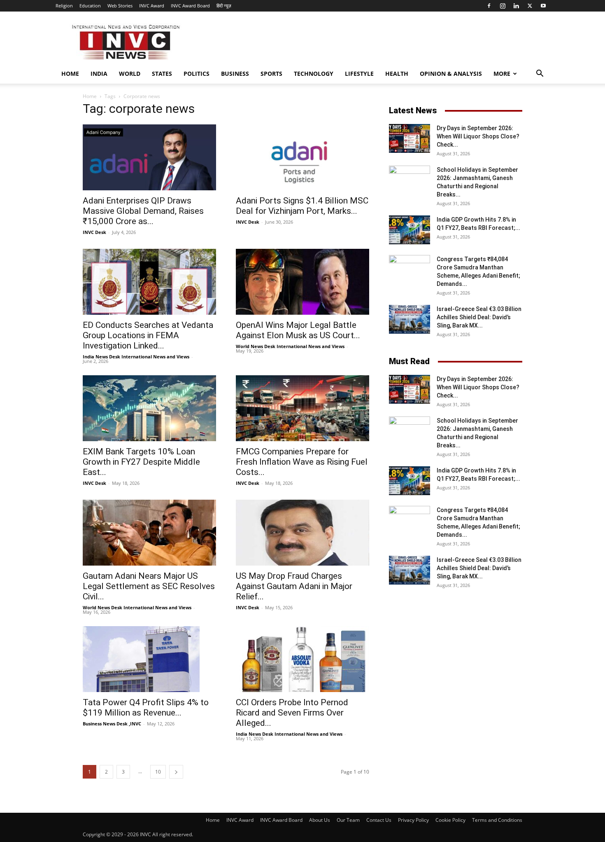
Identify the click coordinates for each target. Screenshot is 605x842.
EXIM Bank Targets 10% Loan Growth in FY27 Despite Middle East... (141, 462)
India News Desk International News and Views (136, 356)
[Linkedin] (516, 6)
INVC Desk (94, 232)
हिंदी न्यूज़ (223, 5)
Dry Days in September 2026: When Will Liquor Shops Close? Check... (478, 136)
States (162, 73)
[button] (539, 74)
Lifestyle (359, 73)
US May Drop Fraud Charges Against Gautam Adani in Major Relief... (294, 586)
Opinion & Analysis (451, 73)
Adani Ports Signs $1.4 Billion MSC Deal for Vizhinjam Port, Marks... (302, 206)
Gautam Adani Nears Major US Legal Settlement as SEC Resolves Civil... (149, 586)
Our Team (348, 819)
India (99, 73)
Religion (64, 5)
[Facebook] (489, 6)
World (129, 73)
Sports (271, 73)
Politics (196, 73)
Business (235, 73)
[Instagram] (502, 6)
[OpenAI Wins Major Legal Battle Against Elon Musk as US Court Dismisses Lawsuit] (302, 282)
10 (158, 771)
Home (70, 73)
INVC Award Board (190, 5)
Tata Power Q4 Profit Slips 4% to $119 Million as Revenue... (146, 707)
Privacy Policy (413, 819)
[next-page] (176, 772)
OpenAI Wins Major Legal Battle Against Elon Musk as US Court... (298, 330)
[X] (530, 6)
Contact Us (378, 819)
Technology (313, 73)
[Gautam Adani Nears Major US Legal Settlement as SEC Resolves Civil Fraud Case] (149, 533)
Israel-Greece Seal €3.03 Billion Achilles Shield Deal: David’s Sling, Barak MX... (479, 317)
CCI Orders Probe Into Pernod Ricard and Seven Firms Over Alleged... (292, 712)
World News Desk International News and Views (290, 346)
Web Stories (120, 5)
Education (90, 5)
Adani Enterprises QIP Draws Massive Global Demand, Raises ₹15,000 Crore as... (143, 211)
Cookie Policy (450, 819)
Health (396, 73)
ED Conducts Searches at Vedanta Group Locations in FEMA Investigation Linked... (148, 335)
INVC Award (151, 5)
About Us (319, 819)
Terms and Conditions (497, 819)
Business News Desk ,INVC (112, 723)
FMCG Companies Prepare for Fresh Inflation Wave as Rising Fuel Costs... (302, 462)
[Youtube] (543, 6)
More (501, 73)
